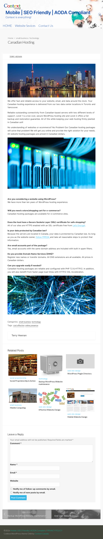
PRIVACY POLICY (54, 530)
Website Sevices (25, 25)
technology (34, 38)
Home (10, 38)
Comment (15, 443)
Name (13, 464)
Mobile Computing (18, 408)
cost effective (18, 325)
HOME (7, 25)
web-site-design (74, 371)
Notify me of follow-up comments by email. (34, 489)
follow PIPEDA (43, 237)
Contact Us (45, 25)
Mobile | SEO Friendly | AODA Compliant (27, 530)
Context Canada (42, 533)
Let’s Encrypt (79, 225)
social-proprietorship (18, 378)
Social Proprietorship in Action (23, 381)
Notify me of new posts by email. (29, 492)
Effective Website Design (49, 410)
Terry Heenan (16, 56)
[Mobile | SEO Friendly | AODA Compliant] (12, 7)
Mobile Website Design (77, 417)
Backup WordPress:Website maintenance (51, 382)
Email (13, 472)
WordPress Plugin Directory (79, 373)
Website (14, 481)
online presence (31, 325)
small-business (22, 38)
